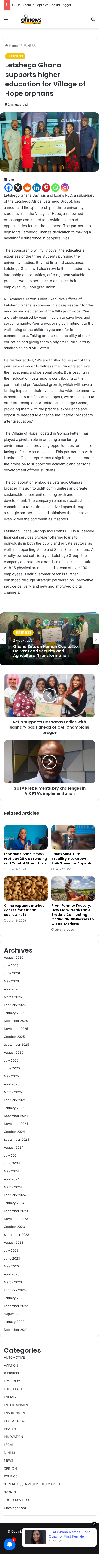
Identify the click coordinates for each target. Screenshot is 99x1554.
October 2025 (14, 1036)
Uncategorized (15, 1508)
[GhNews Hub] (31, 19)
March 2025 (13, 1092)
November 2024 (16, 1124)
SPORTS (10, 1492)
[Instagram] (65, 187)
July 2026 (11, 965)
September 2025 (16, 1044)
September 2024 (16, 1139)
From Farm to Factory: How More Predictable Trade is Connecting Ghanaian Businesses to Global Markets (72, 914)
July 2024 (11, 1155)
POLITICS (10, 1476)
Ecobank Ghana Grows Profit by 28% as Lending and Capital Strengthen (25, 859)
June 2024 (12, 1163)
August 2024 (13, 1147)
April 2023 (11, 1274)
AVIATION (11, 1365)
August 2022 (13, 1314)
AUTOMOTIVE (14, 1357)
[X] (18, 187)
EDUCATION (13, 1389)
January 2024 (14, 1203)
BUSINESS (28, 46)
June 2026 (12, 973)
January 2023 (14, 1298)
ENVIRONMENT (15, 1413)
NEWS (8, 1460)
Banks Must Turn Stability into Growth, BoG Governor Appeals (71, 859)
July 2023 (11, 1250)
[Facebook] (8, 187)
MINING (9, 1452)
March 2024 (13, 1187)
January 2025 (14, 1108)
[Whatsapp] (55, 187)
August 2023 (13, 1242)
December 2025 (16, 1021)
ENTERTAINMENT (17, 1405)
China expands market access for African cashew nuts (24, 910)
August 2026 (13, 957)
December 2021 (15, 1330)
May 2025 (11, 1076)
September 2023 (16, 1234)
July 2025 (11, 1060)
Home (13, 46)
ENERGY (10, 1397)
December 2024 (16, 1116)
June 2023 (12, 1258)
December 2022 (16, 1306)
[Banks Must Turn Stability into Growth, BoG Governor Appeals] (73, 837)
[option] (49, 638)
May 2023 (11, 1266)
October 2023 (14, 1227)
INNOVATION (13, 1437)
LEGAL (9, 1444)
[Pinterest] (46, 187)
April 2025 (11, 1084)
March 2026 (13, 997)
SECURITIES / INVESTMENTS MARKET (32, 1484)
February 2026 (15, 1005)
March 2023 (13, 1282)
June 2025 (12, 1068)
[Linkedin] (36, 187)
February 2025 (15, 1100)
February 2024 (15, 1195)
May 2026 (11, 981)
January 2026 (14, 1013)
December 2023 (16, 1211)
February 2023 (15, 1290)
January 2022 (14, 1322)
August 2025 (13, 1052)
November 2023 (16, 1219)
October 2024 (14, 1132)
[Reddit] (27, 187)
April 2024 (11, 1179)
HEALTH (10, 1429)
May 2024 (11, 1171)
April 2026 (11, 989)
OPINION (10, 1468)
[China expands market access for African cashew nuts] (26, 888)
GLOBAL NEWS (15, 1421)
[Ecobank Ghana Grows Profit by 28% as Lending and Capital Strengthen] (26, 837)
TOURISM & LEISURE (19, 1500)
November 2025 (16, 1029)
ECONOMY (12, 1381)
